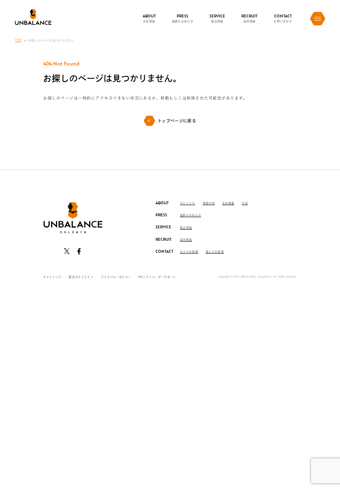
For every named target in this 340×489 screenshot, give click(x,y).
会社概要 (228, 203)
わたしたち (187, 203)
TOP (18, 40)
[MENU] (317, 18)
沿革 (245, 203)
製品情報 (186, 227)
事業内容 (209, 203)
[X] (67, 251)
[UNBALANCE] (33, 16)
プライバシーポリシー (116, 277)
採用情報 (186, 239)
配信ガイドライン (81, 277)
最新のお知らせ (190, 215)
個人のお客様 (215, 251)
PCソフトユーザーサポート (157, 277)
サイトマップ (52, 277)
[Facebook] (79, 251)
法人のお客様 (189, 251)
